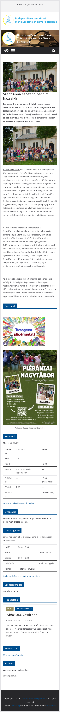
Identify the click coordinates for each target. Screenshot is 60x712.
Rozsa (29, 620)
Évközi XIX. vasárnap (22, 614)
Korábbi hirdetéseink (24, 609)
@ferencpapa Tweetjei (13, 655)
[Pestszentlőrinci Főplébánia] (30, 32)
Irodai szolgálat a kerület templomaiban (21, 576)
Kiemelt (9, 609)
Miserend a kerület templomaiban (19, 503)
